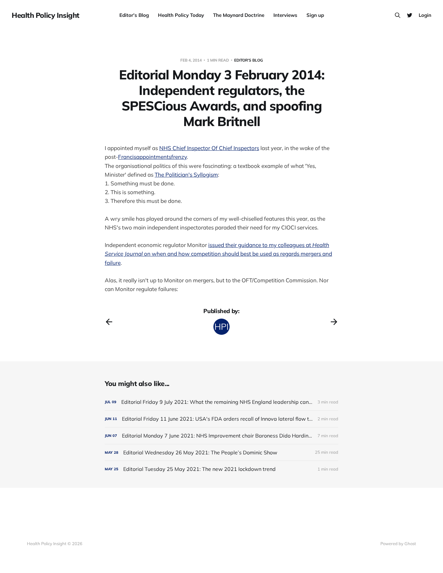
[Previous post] (109, 322)
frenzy (179, 156)
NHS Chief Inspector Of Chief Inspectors (209, 148)
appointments (153, 156)
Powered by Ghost (398, 543)
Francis (127, 156)
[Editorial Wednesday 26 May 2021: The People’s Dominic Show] (221, 452)
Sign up (315, 15)
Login (425, 15)
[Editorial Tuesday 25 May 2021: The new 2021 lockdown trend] (221, 469)
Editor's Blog (134, 15)
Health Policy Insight (45, 15)
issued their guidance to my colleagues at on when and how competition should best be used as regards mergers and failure (218, 253)
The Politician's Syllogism (186, 174)
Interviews (285, 15)
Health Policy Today (181, 15)
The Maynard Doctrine (238, 15)
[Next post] (334, 322)
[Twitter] (409, 15)
